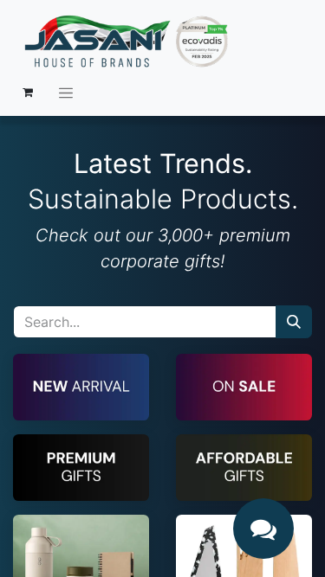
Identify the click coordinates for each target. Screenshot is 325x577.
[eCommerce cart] (27, 92)
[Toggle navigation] (65, 92)
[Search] (294, 321)
